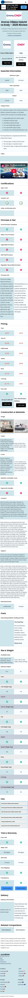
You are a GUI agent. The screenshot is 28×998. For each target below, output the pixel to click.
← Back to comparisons (14, 35)
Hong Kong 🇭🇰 (22, 973)
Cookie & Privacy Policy (5, 963)
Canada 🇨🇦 (2, 973)
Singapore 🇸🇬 (22, 971)
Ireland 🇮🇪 (2, 984)
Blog (1, 958)
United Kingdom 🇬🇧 (4, 982)
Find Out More (7, 888)
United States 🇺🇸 (4, 971)
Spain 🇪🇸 (2, 991)
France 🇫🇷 (2, 989)
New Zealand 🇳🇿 (21, 984)
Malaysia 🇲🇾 (21, 975)
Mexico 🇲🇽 (2, 975)
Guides (1, 959)
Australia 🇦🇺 (20, 982)
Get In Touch (3, 961)
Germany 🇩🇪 (3, 986)
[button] (25, 2)
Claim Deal (24, 7)
